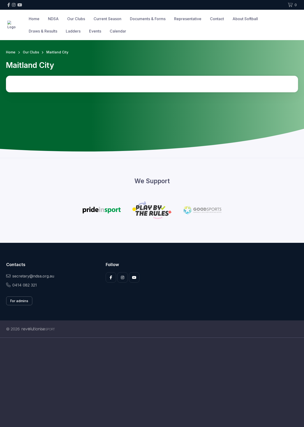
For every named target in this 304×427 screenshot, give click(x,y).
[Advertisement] (148, 382)
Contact (217, 18)
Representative (187, 18)
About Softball (245, 18)
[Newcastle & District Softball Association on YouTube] (19, 4)
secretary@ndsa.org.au (33, 276)
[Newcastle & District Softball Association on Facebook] (8, 4)
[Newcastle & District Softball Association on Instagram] (13, 4)
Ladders (73, 31)
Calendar (118, 31)
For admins (19, 301)
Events (95, 31)
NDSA (53, 18)
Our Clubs (76, 18)
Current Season (107, 18)
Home (34, 18)
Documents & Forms (148, 18)
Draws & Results (43, 31)
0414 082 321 (24, 285)
